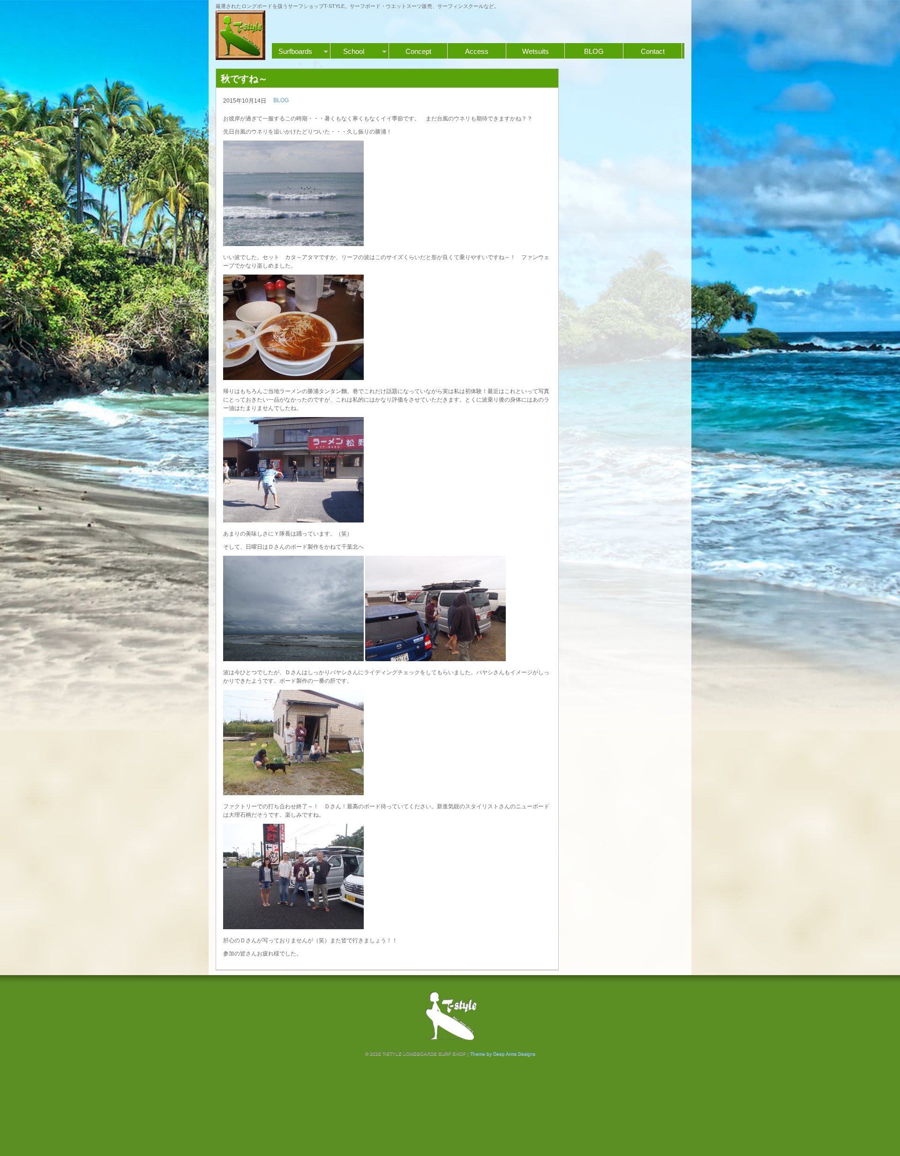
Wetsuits (535, 51)
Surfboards (295, 51)
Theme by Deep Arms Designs (502, 1053)
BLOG (594, 51)
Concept (418, 51)
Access (476, 51)
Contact (653, 51)
